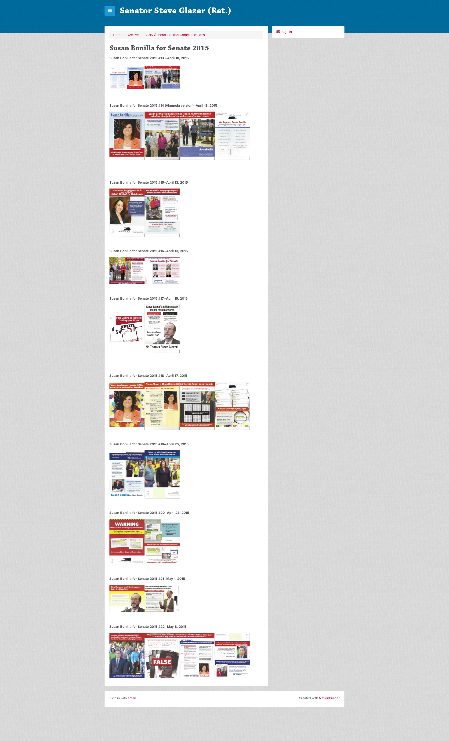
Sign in (286, 32)
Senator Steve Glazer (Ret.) (176, 10)
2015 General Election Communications (175, 35)
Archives (133, 35)
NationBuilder (329, 698)
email (132, 698)
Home (117, 35)
